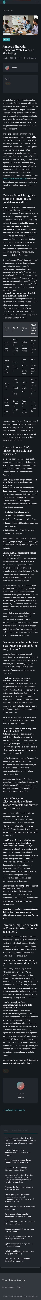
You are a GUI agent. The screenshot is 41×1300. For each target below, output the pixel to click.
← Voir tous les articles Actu (14, 1110)
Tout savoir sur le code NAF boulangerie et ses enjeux (20, 1208)
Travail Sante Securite (13, 1280)
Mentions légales (8, 1287)
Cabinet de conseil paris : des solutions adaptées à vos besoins (20, 1222)
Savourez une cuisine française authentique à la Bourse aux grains (18, 1215)
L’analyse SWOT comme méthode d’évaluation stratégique (18, 1259)
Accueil (5, 10)
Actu (11, 10)
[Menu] (36, 2)
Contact (20, 1287)
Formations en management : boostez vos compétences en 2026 (19, 1237)
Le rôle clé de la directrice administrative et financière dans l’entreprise (17, 1152)
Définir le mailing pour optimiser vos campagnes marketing (19, 1252)
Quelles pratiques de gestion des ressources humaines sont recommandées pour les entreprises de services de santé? (20, 1198)
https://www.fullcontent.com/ (15, 179)
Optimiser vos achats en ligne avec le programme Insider (19, 1245)
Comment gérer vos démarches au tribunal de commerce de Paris (18, 1161)
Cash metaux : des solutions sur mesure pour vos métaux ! (20, 1230)
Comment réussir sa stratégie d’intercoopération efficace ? (16, 1168)
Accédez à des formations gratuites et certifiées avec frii (19, 1188)
